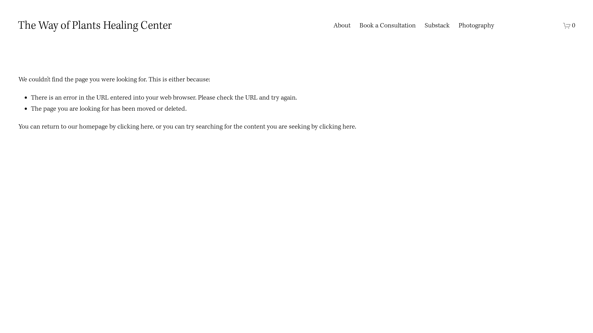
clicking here (135, 126)
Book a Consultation (388, 25)
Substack (437, 25)
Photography (476, 25)
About (342, 25)
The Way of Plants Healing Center (95, 26)
